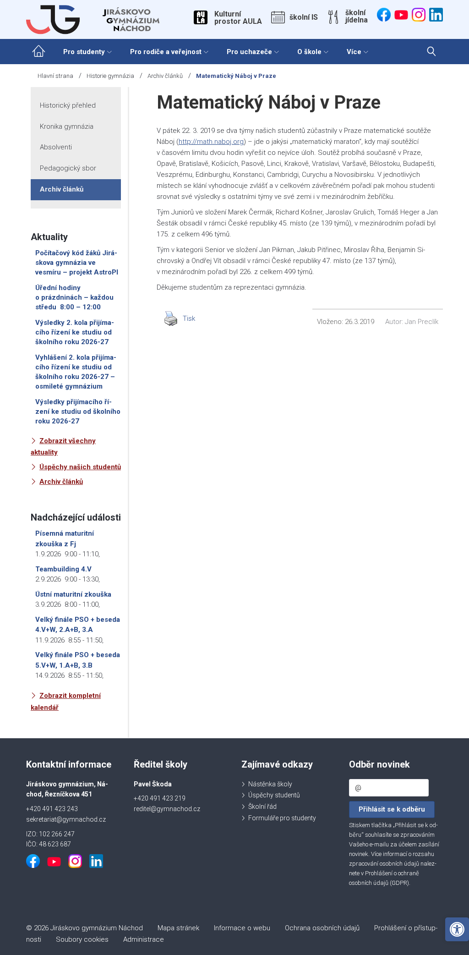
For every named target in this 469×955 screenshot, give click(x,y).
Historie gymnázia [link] (110, 75)
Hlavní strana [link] (55, 75)
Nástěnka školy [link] (270, 784)
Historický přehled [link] (68, 105)
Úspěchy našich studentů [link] (80, 467)
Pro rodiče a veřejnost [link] (166, 52)
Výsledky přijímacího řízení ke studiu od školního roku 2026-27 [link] (77, 411)
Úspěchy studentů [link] (274, 795)
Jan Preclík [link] (421, 322)
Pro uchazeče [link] (249, 52)
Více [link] (354, 52)
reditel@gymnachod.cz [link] (167, 808)
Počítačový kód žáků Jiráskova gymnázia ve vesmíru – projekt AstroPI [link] (76, 262)
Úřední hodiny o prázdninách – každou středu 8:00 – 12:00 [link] (74, 297)
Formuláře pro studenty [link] (282, 818)
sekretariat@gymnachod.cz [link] (66, 819)
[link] (457, 929)
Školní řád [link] (262, 806)
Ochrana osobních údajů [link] (322, 928)
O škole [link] (309, 52)
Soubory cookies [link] (82, 939)
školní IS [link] (303, 17)
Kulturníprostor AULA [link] (238, 18)
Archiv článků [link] (165, 75)
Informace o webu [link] (242, 928)
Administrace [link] (143, 939)
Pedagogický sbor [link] (68, 168)
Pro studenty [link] (84, 52)
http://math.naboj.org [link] (211, 141)
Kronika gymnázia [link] (66, 126)
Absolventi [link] (56, 147)
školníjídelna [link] (356, 16)
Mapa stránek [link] (178, 928)
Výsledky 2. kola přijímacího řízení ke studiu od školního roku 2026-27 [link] (74, 332)
